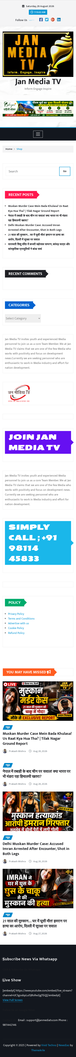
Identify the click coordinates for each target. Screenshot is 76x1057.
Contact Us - (10, 1020)
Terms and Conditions (21, 618)
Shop (19, 149)
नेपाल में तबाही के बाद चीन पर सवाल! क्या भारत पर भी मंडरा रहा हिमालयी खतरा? (37, 774)
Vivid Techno (48, 1045)
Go (64, 171)
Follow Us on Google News (19, 1010)
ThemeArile (38, 1050)
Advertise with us (18, 623)
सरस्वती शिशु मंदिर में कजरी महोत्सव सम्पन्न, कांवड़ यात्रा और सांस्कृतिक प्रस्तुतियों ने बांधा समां (39, 246)
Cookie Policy (16, 628)
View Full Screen (13, 1000)
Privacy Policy (16, 614)
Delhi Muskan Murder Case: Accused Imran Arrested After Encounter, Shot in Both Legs (35, 227)
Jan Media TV (38, 81)
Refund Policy (16, 633)
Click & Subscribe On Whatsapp (22, 969)
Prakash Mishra (17, 751)
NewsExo (64, 1045)
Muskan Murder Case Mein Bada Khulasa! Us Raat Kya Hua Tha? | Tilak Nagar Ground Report (38, 208)
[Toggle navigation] (38, 134)
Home (8, 149)
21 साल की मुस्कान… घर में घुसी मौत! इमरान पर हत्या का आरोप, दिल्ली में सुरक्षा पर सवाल (36, 237)
